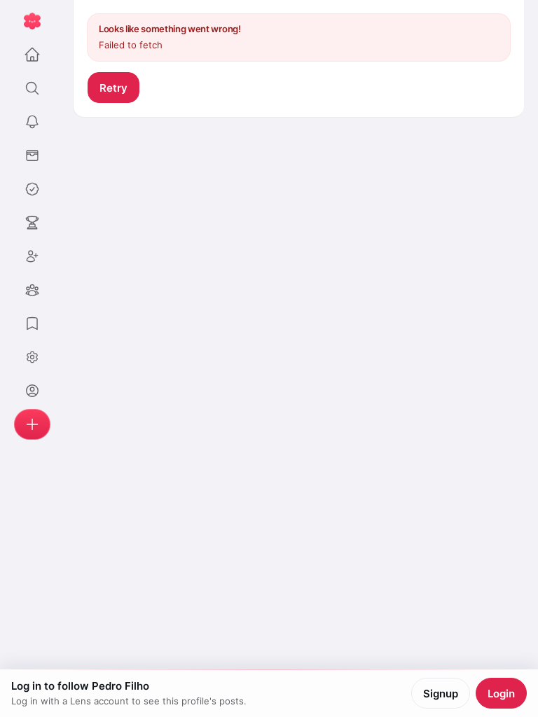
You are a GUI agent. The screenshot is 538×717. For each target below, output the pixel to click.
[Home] (32, 54)
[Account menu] (32, 357)
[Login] (32, 390)
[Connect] (32, 256)
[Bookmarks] (32, 323)
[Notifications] (32, 121)
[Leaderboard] (32, 222)
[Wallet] (32, 155)
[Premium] (32, 189)
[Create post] (32, 424)
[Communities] (32, 289)
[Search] (32, 88)
